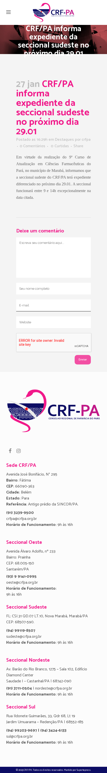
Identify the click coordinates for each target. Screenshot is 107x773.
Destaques (64, 139)
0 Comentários (32, 146)
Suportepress (84, 770)
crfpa (86, 139)
